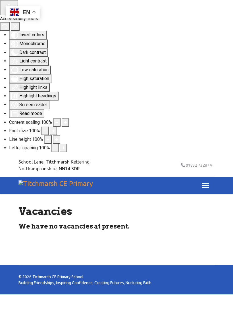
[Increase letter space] (63, 148)
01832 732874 (199, 165)
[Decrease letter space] (55, 148)
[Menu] (204, 185)
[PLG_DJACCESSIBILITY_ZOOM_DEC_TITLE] (57, 122)
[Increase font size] (53, 131)
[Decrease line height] (48, 139)
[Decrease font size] (45, 131)
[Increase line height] (56, 139)
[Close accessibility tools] (15, 26)
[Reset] (5, 26)
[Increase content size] (65, 122)
